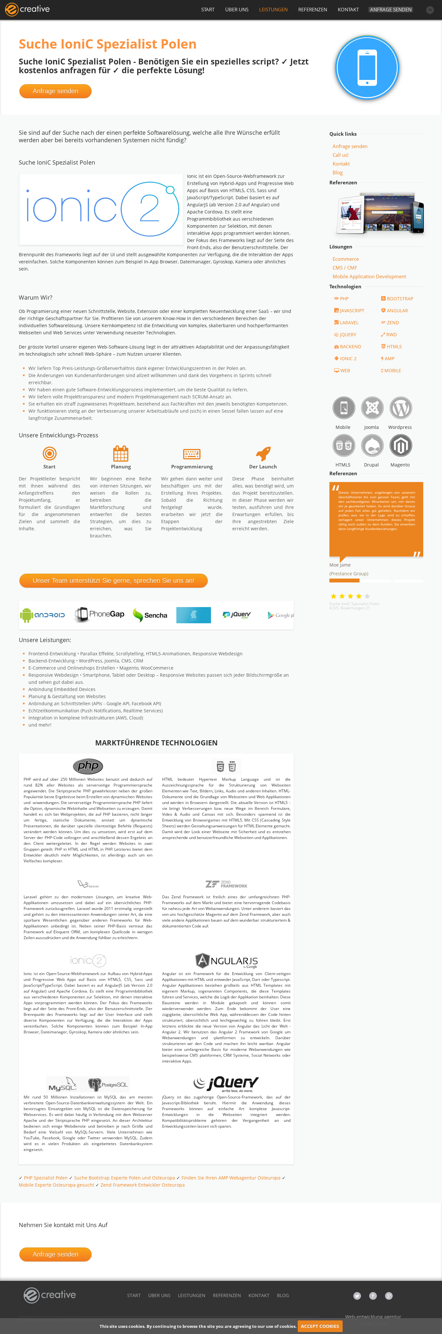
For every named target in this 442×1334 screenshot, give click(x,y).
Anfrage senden (391, 9)
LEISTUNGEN (273, 9)
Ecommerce (346, 259)
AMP (389, 358)
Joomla (371, 427)
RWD (391, 334)
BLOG (283, 1295)
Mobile (343, 427)
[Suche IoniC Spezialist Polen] (27, 9)
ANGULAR (397, 310)
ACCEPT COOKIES (320, 1326)
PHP (344, 298)
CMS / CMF (345, 267)
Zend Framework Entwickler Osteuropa (143, 1185)
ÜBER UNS (237, 9)
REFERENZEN (312, 9)
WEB (345, 370)
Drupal (371, 465)
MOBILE (392, 370)
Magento (400, 465)
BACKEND (350, 346)
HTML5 (394, 346)
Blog (338, 172)
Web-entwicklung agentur (373, 1317)
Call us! (340, 155)
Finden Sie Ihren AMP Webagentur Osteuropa (231, 1178)
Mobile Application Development (369, 276)
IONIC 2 (348, 358)
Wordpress (400, 427)
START (208, 9)
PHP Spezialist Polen (46, 1178)
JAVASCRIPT (352, 310)
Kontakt (341, 163)
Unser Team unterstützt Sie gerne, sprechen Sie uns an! (113, 580)
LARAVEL (349, 322)
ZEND (393, 322)
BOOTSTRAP (400, 298)
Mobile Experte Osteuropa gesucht (56, 1185)
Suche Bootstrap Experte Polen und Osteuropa (124, 1178)
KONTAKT (348, 9)
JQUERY (348, 334)
